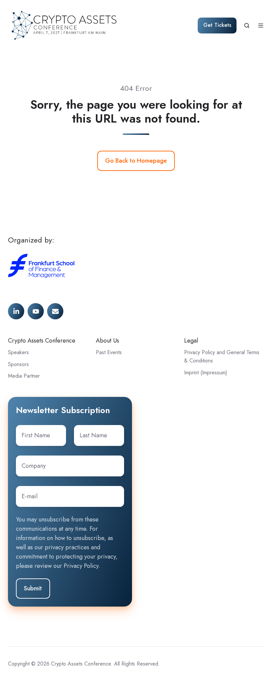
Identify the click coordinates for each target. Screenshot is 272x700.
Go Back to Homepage (136, 160)
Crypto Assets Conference (41, 340)
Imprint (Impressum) (205, 372)
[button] (246, 25)
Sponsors (18, 364)
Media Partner (24, 376)
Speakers (18, 352)
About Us (107, 340)
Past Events (109, 352)
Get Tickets (217, 25)
